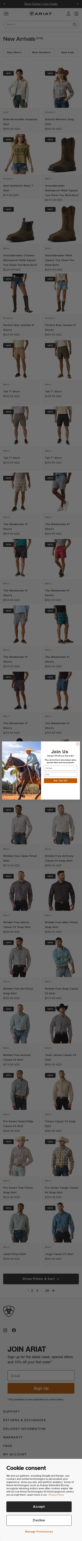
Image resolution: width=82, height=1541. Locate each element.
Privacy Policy (56, 1494)
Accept (39, 1507)
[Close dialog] (77, 744)
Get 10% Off (60, 780)
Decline (39, 1520)
